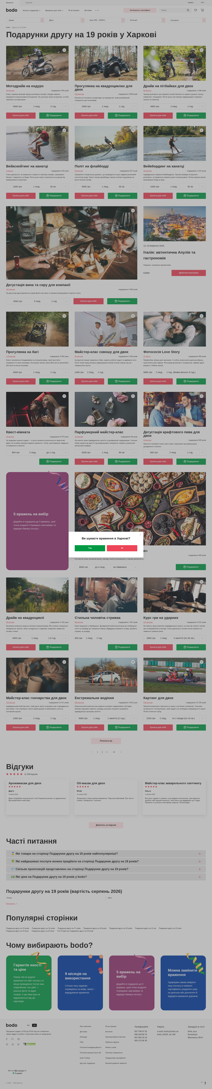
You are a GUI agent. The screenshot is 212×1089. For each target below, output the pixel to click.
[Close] (140, 534)
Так (90, 548)
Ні (122, 548)
